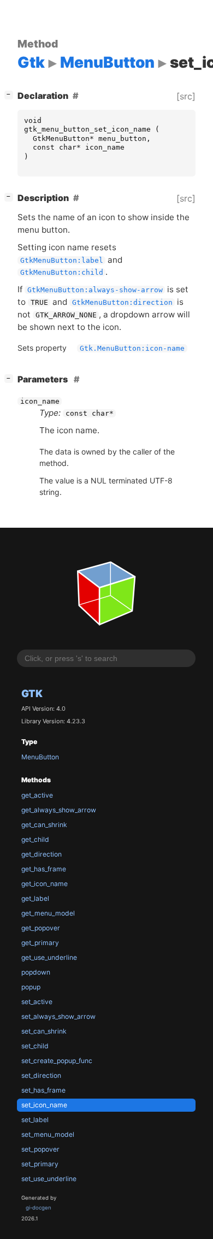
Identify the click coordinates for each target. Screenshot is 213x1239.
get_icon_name (44, 884)
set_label (35, 1120)
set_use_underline (48, 1179)
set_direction (41, 1075)
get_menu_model (48, 913)
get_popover (40, 928)
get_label (35, 898)
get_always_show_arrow (58, 810)
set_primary (39, 1164)
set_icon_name (44, 1105)
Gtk (32, 693)
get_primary (40, 943)
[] (10, 94)
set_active (36, 1002)
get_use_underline (49, 957)
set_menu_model (47, 1134)
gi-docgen (38, 1208)
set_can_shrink (44, 1031)
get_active (37, 795)
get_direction (41, 854)
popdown (35, 972)
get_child (35, 839)
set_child (35, 1046)
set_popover (40, 1149)
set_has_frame (43, 1090)
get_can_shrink (44, 825)
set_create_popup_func (56, 1061)
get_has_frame (43, 869)
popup (30, 987)
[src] (186, 96)
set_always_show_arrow (58, 1016)
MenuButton (40, 757)
